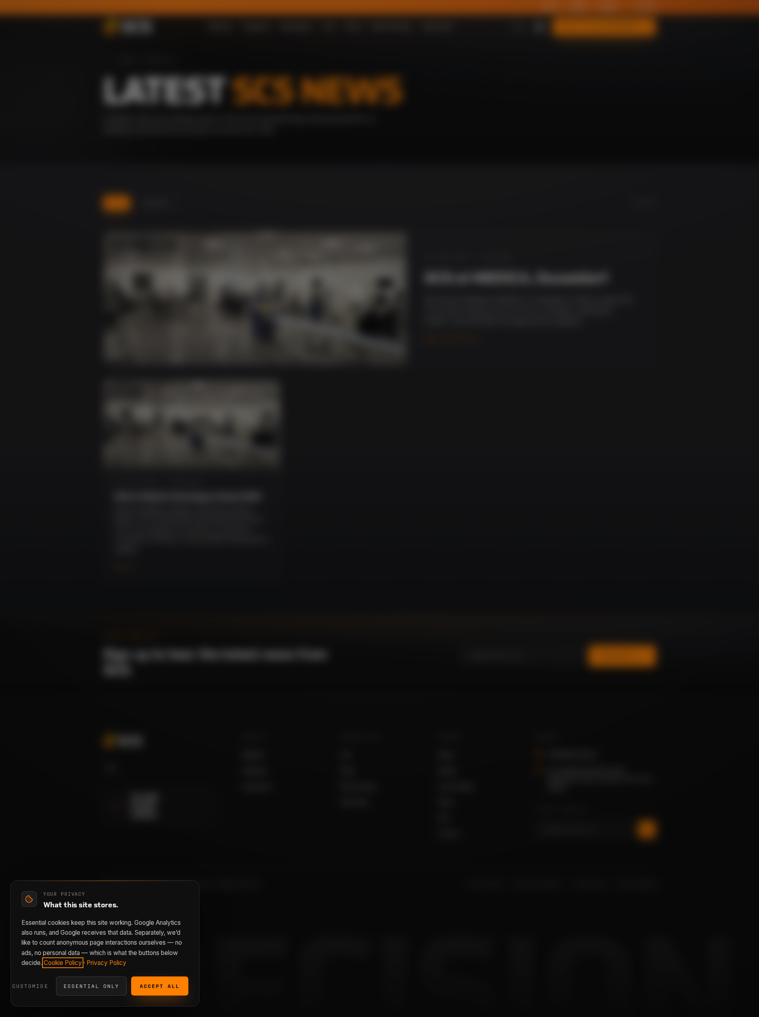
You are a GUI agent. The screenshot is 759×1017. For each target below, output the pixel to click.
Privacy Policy (106, 963)
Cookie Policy (63, 963)
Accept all (160, 986)
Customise (30, 986)
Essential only (91, 986)
